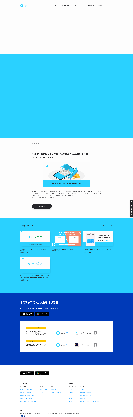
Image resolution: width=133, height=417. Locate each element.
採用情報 (71, 392)
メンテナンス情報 (43, 389)
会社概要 (71, 389)
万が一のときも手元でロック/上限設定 (28, 401)
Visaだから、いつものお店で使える (27, 392)
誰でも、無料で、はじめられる (26, 389)
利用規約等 (53, 389)
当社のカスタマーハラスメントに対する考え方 (89, 401)
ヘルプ (41, 392)
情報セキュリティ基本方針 (85, 392)
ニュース (70, 395)
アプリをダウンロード (65, 332)
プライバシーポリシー (84, 389)
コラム (70, 398)
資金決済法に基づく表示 (56, 392)
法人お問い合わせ (72, 401)
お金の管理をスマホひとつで (26, 398)
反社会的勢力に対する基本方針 (86, 395)
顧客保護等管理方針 (84, 398)
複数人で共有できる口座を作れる (27, 395)
